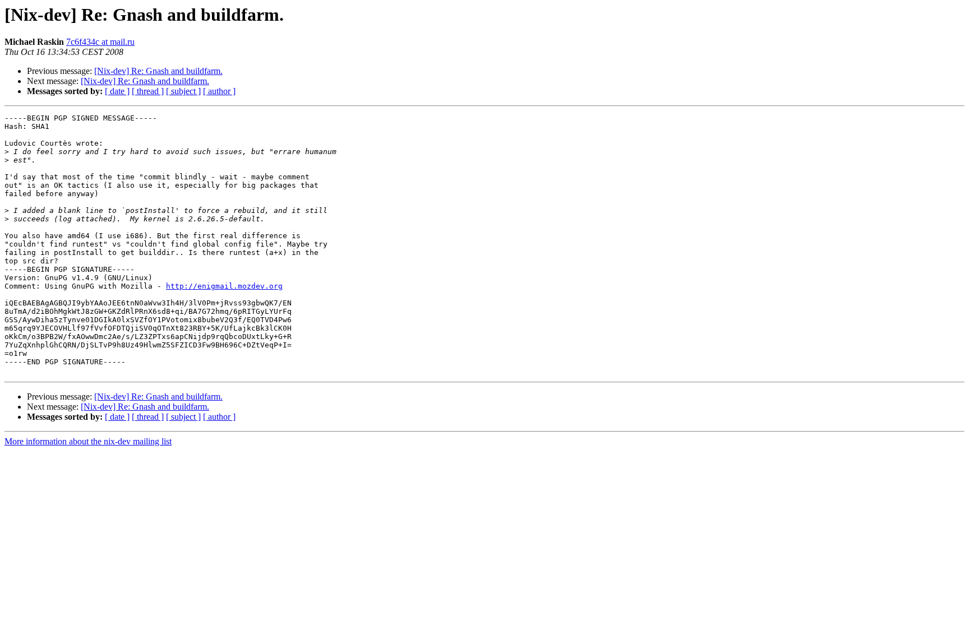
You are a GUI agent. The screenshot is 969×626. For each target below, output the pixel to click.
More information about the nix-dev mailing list (88, 441)
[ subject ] (183, 91)
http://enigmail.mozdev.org (224, 286)
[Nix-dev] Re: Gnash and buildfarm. (158, 71)
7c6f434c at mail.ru (100, 42)
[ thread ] (148, 91)
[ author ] (219, 91)
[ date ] (117, 91)
